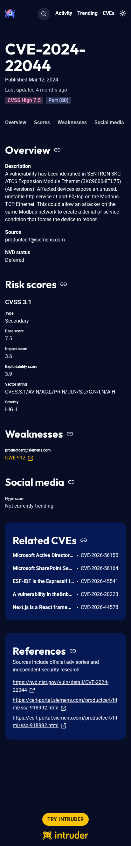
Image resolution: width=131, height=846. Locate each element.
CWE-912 (15, 458)
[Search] (44, 14)
